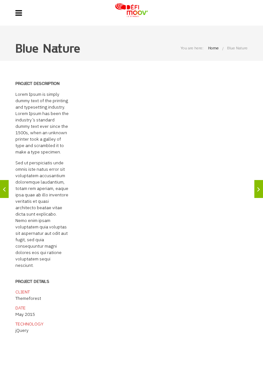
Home (213, 47)
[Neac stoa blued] (4, 189)
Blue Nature (237, 47)
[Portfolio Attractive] (258, 189)
